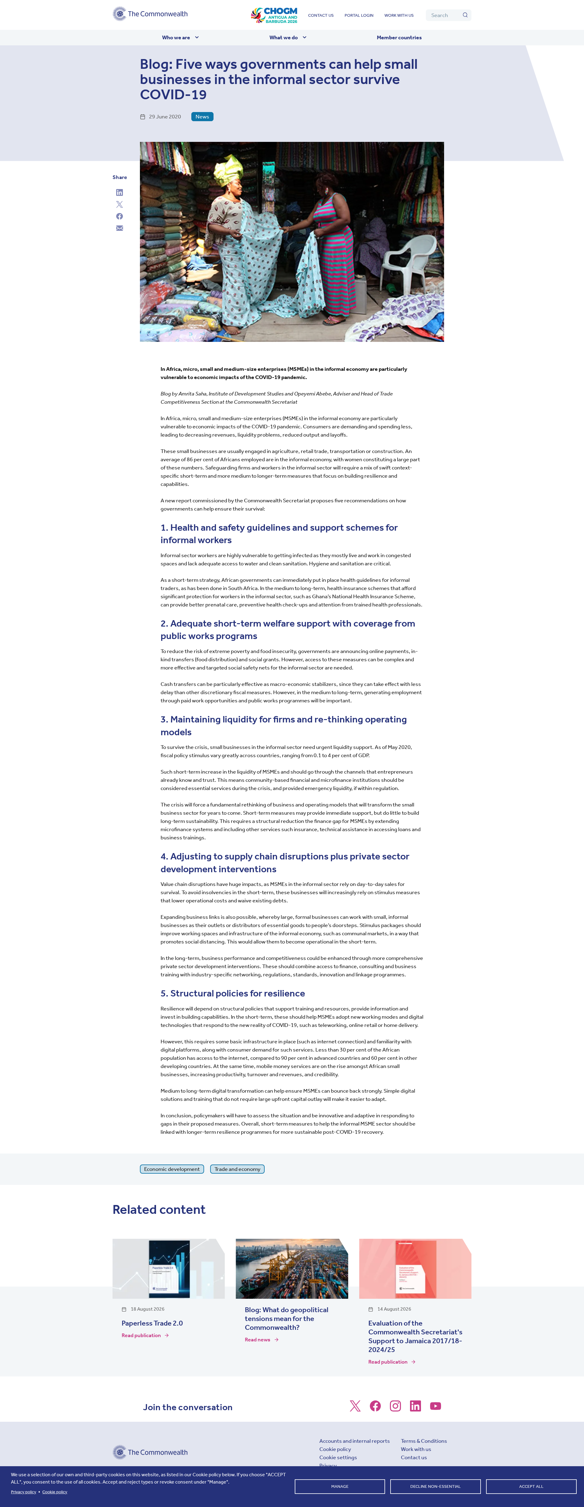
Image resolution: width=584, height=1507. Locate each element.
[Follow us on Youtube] (435, 1409)
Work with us (399, 15)
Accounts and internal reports (354, 1441)
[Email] (119, 229)
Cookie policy (335, 1449)
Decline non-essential (435, 1486)
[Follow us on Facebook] (375, 1409)
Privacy (328, 1465)
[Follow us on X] (355, 1409)
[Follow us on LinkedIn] (415, 1409)
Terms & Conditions (424, 1441)
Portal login (359, 15)
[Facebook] (119, 217)
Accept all (531, 1486)
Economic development (172, 1169)
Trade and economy (237, 1169)
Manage (340, 1486)
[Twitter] (119, 205)
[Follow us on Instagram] (395, 1409)
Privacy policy (23, 1492)
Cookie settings (338, 1457)
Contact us (321, 15)
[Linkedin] (119, 193)
